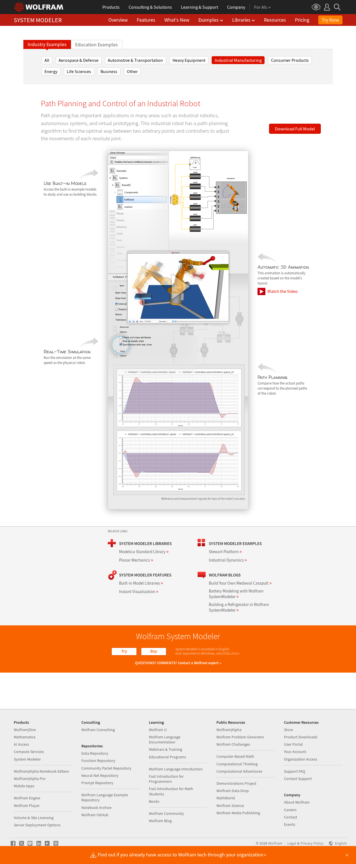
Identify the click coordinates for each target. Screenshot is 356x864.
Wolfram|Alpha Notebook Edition (41, 771)
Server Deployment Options (37, 824)
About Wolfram (297, 802)
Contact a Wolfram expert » (199, 663)
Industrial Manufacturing (238, 60)
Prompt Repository (97, 782)
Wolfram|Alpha (228, 729)
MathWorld (225, 797)
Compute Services (29, 751)
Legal (291, 843)
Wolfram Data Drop (232, 790)
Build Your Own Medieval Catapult (240, 583)
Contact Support (298, 778)
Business (108, 71)
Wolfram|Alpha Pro (30, 778)
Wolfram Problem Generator (240, 736)
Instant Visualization (138, 591)
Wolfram (275, 843)
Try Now (330, 20)
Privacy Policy (312, 843)
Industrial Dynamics (228, 560)
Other (132, 71)
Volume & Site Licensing (33, 817)
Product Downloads (300, 736)
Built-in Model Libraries (141, 583)
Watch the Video (282, 291)
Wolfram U (158, 729)
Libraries (241, 20)
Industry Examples (47, 44)
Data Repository (94, 753)
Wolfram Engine (27, 797)
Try (124, 651)
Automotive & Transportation (135, 60)
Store (288, 729)
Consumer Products (290, 60)
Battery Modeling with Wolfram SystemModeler (236, 593)
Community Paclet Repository (106, 768)
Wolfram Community (166, 813)
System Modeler (27, 759)
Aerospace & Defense (78, 60)
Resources (275, 20)
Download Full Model (295, 129)
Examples (208, 20)
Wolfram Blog (160, 820)
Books (154, 801)
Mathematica (24, 736)
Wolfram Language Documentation (164, 739)
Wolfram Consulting (98, 729)
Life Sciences (79, 71)
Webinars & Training (165, 749)
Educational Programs (167, 756)
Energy (50, 71)
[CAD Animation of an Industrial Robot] (178, 287)
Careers (290, 809)
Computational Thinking (237, 763)
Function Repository (98, 760)
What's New (176, 20)
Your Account (295, 751)
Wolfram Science (230, 805)
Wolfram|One (25, 729)
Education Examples (96, 45)
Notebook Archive (96, 807)
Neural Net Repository (99, 775)
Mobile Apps (24, 785)
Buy (153, 651)
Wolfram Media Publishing (238, 812)
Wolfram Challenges (233, 744)
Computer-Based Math (235, 756)
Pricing (302, 20)
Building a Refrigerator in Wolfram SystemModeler (239, 607)
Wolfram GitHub (94, 814)
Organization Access (300, 759)
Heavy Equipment (189, 60)
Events (289, 824)
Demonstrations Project (236, 783)
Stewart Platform (225, 551)
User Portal (293, 744)
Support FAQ (294, 771)
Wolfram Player (27, 805)
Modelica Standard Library (144, 551)
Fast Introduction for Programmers (166, 779)
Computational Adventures (239, 771)
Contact (290, 817)
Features (146, 20)
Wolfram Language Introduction (176, 769)
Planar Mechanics (136, 560)
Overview (118, 20)
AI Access (21, 744)
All (46, 60)
